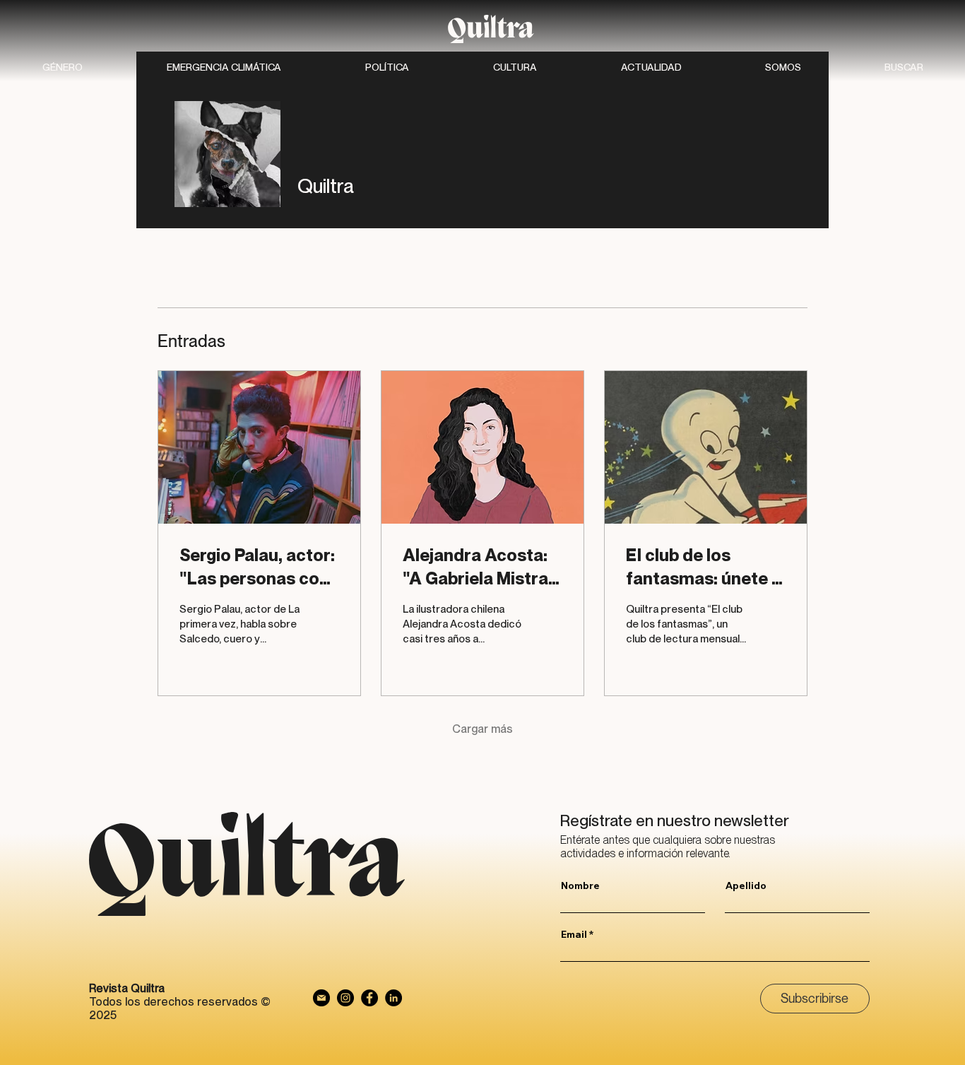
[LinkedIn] (393, 997)
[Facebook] (369, 997)
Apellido (746, 885)
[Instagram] (345, 997)
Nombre (580, 885)
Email (574, 934)
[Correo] (321, 997)
